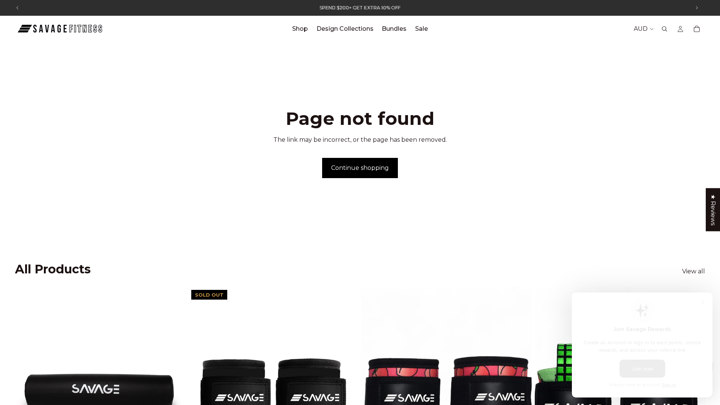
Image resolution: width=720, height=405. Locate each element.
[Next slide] (174, 393)
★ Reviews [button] (713, 209)
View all (693, 271)
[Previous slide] (26, 393)
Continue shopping (360, 167)
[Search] (664, 29)
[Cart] (696, 29)
